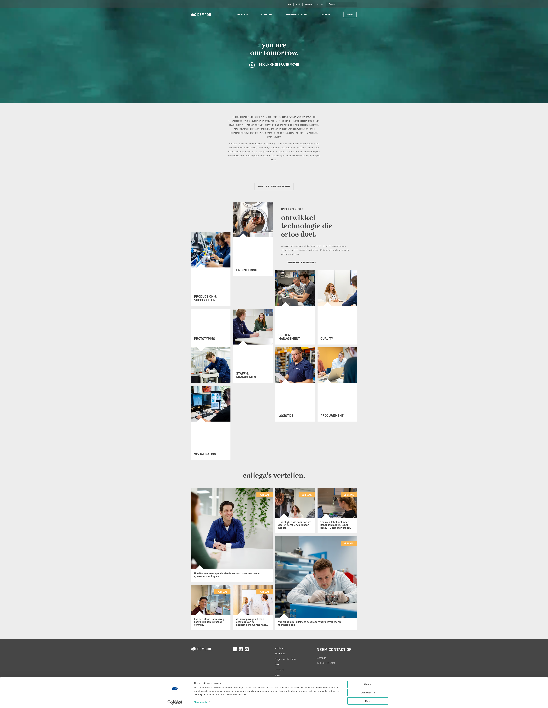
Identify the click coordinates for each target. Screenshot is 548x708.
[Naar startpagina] (211, 649)
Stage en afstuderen (285, 659)
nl (322, 4)
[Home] (205, 14)
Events (278, 675)
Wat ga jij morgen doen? (274, 186)
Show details (200, 702)
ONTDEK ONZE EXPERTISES (301, 262)
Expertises (280, 653)
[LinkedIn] (235, 649)
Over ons (279, 670)
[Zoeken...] (353, 4)
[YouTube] (247, 649)
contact (350, 14)
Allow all (367, 684)
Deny (367, 701)
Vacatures (280, 648)
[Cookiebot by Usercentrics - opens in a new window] (174, 702)
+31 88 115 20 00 (326, 662)
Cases (278, 664)
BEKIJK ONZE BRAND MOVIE (278, 64)
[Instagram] (241, 649)
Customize (366, 692)
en (318, 4)
